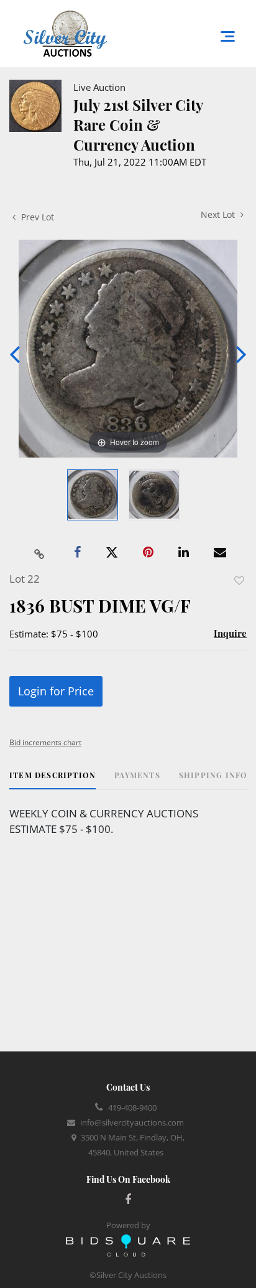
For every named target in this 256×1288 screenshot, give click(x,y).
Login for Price (56, 691)
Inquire (230, 633)
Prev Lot (36, 217)
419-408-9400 (132, 1107)
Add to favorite (239, 580)
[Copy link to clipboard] (39, 552)
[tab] (52, 780)
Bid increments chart (45, 742)
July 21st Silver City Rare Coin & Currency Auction (138, 124)
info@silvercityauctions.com (132, 1122)
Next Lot (219, 214)
